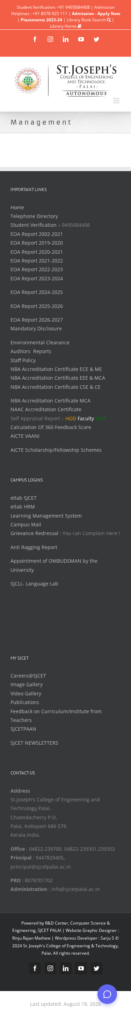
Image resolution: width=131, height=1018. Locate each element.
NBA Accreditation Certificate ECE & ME (56, 369)
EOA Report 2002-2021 (36, 234)
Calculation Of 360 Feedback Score (50, 427)
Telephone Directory (34, 216)
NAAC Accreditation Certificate (45, 409)
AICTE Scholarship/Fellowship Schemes (56, 450)
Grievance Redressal (35, 533)
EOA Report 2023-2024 (36, 278)
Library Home (64, 26)
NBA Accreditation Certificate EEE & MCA (57, 377)
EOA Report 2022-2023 (36, 269)
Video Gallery (25, 693)
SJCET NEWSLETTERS (34, 742)
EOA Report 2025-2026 (36, 306)
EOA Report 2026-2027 (36, 319)
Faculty (86, 418)
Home (17, 207)
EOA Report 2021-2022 (36, 260)
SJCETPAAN (23, 728)
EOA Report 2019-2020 (36, 242)
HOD (70, 418)
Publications (24, 702)
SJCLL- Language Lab (34, 583)
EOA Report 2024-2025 (36, 292)
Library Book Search (87, 20)
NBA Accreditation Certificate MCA (50, 400)
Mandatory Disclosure (36, 328)
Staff (100, 418)
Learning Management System (46, 515)
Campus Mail (25, 524)
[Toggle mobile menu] (117, 100)
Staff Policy (23, 360)
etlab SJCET (23, 497)
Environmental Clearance (40, 342)
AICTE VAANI (24, 436)
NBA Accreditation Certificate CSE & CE (55, 387)
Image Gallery (26, 684)
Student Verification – (36, 225)
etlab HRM (22, 506)
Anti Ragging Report (33, 547)
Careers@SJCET (28, 675)
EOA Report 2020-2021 (36, 251)
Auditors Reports (30, 351)
